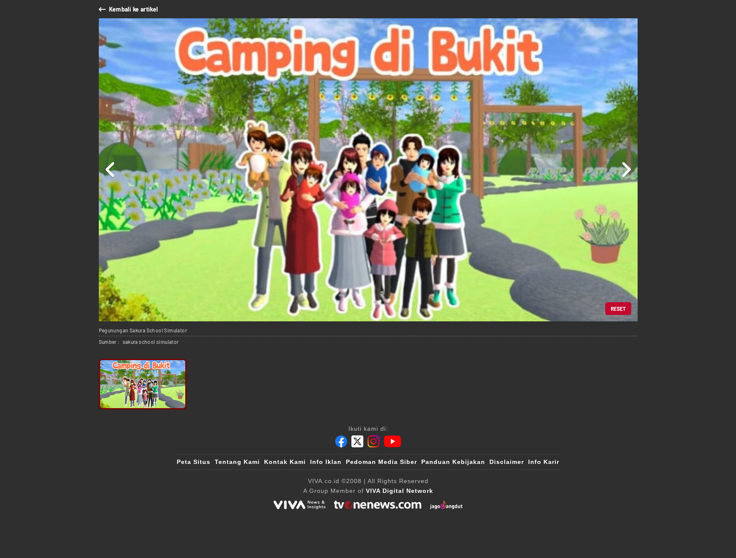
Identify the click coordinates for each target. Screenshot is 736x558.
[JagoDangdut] (446, 505)
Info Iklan (326, 461)
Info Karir (543, 461)
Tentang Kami (237, 461)
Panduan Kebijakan (453, 461)
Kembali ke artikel (133, 9)
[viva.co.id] (299, 505)
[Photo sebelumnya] (110, 169)
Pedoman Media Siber (381, 461)
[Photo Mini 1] (143, 384)
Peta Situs (193, 461)
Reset (618, 309)
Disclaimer (506, 461)
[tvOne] (377, 505)
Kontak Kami (285, 461)
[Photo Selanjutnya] (626, 169)
